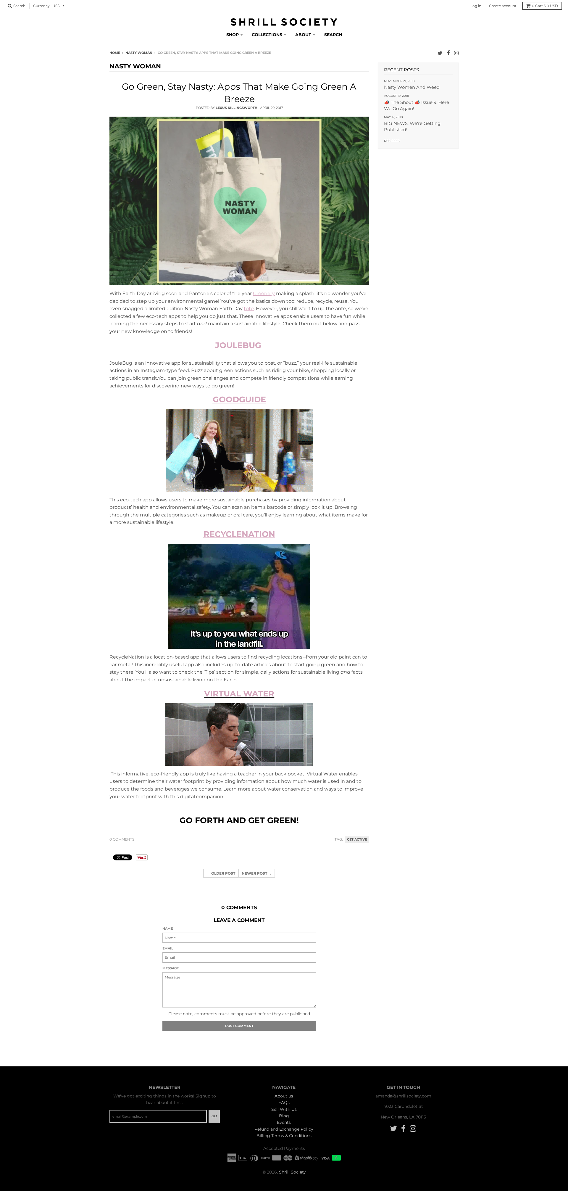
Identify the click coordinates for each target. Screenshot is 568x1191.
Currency (41, 6)
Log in (475, 6)
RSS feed (392, 141)
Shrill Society (292, 1172)
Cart (545, 6)
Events (284, 1122)
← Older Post (221, 873)
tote (249, 308)
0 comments (121, 839)
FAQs (284, 1102)
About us (284, 1096)
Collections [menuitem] (267, 34)
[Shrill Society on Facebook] (448, 53)
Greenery (264, 293)
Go (214, 1116)
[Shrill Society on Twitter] (440, 53)
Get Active (357, 839)
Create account (503, 6)
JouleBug (238, 345)
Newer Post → (257, 873)
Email (167, 948)
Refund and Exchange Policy (283, 1129)
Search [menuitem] (333, 34)
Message (170, 968)
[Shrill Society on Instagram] (456, 53)
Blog (284, 1115)
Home (114, 53)
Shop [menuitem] (232, 34)
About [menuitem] (303, 34)
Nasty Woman (138, 53)
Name (167, 928)
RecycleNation (239, 534)
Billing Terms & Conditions (284, 1135)
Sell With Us (284, 1109)
